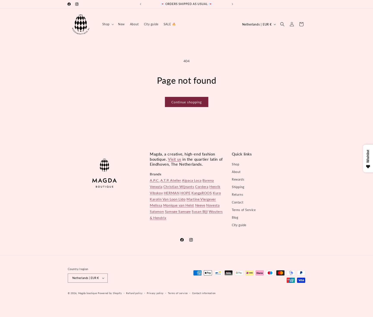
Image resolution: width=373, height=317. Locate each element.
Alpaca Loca (192, 180)
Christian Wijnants (178, 186)
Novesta (213, 205)
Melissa (156, 205)
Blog (235, 217)
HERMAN (172, 193)
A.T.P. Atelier (170, 180)
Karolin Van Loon (164, 199)
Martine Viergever (201, 199)
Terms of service (178, 293)
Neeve (200, 205)
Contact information (204, 293)
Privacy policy (155, 293)
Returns (237, 194)
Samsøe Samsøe (178, 211)
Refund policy (134, 293)
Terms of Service (244, 210)
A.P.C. (155, 180)
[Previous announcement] (140, 4)
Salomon (157, 211)
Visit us (174, 159)
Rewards (238, 179)
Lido (182, 199)
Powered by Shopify (110, 293)
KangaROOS (201, 193)
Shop (235, 164)
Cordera (201, 186)
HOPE (185, 193)
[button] (107, 24)
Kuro (217, 193)
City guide (239, 225)
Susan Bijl (200, 211)
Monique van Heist (178, 205)
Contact (237, 202)
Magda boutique (87, 293)
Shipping (238, 187)
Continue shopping (186, 102)
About (236, 172)
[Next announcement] (232, 4)
